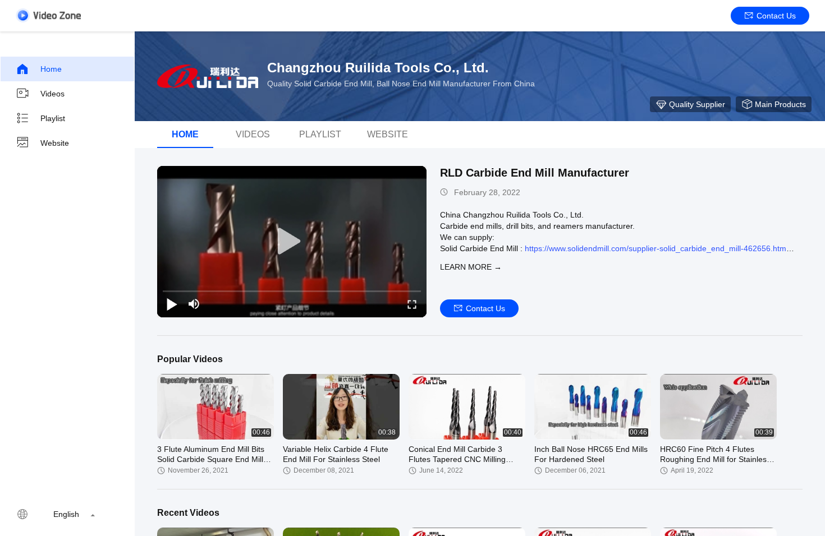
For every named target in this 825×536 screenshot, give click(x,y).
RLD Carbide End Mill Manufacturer (534, 173)
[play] (292, 242)
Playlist (52, 118)
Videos (52, 93)
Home (51, 68)
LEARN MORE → (471, 266)
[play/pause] (172, 303)
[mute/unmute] (194, 303)
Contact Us (776, 15)
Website (54, 142)
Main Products (780, 104)
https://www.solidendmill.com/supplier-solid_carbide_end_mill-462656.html (656, 248)
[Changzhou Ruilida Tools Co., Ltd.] (207, 76)
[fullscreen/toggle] (412, 303)
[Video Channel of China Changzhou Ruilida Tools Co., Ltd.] (48, 15)
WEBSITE (387, 134)
